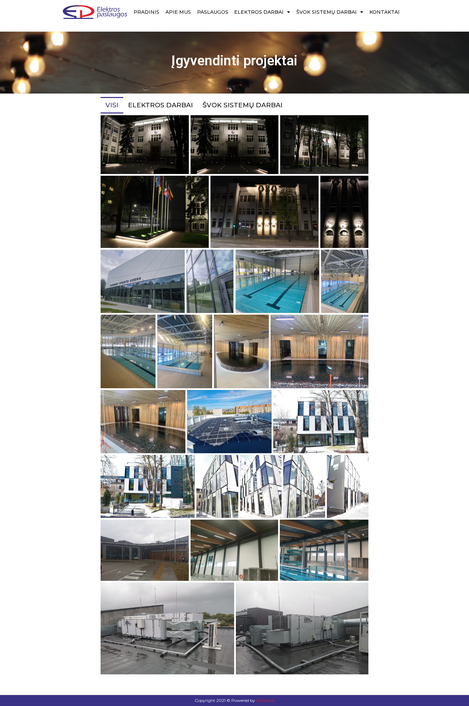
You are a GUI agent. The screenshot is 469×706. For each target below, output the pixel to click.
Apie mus (178, 12)
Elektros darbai (259, 12)
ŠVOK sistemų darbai (326, 12)
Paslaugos (212, 12)
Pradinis (146, 12)
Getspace (265, 700)
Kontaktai (384, 12)
